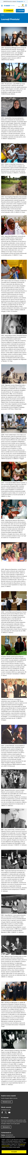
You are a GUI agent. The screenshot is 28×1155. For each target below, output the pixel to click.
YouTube (9, 1112)
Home (2, 15)
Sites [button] (26, 6)
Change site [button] (20, 1)
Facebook (2, 1112)
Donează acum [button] (7, 1102)
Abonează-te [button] (6, 1127)
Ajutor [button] (21, 11)
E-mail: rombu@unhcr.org (8, 1137)
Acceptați (14, 1151)
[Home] (9, 6)
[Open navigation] (2, 6)
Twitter (6, 1112)
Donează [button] (22, 6)
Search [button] (19, 6)
